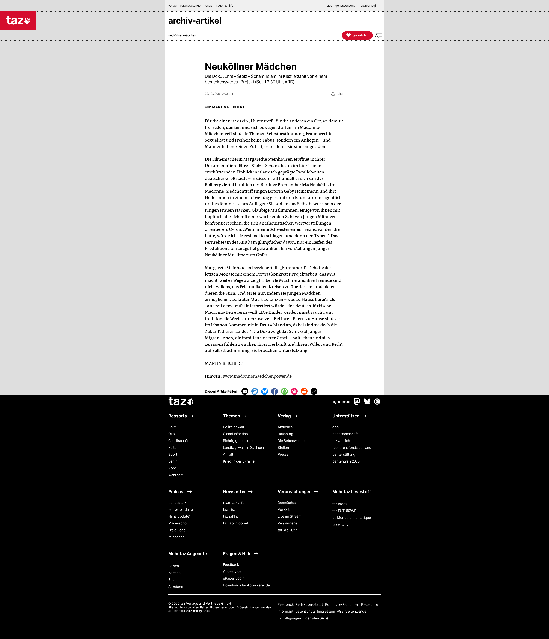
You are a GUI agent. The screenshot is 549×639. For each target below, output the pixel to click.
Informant (286, 611)
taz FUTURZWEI (344, 511)
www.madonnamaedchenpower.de (257, 376)
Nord (172, 468)
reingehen (176, 537)
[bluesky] (367, 403)
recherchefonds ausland (351, 447)
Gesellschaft (178, 441)
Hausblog (285, 434)
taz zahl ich (341, 441)
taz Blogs (339, 504)
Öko (171, 434)
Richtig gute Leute (238, 441)
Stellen (283, 447)
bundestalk (177, 502)
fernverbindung (180, 509)
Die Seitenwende (291, 441)
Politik (173, 427)
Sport (172, 454)
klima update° (179, 516)
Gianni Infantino (235, 434)
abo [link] (329, 6)
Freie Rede (177, 530)
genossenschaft (345, 434)
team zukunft (233, 502)
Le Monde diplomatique (351, 517)
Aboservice (232, 571)
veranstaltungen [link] (191, 6)
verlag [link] (172, 6)
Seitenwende (355, 611)
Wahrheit (175, 475)
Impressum (326, 611)
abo (335, 427)
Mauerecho (177, 523)
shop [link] (208, 6)
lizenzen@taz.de (199, 611)
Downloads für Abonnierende (246, 585)
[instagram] (377, 403)
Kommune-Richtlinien (342, 604)
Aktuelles (285, 427)
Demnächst (287, 502)
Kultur (173, 447)
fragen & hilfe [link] (224, 6)
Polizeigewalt (233, 427)
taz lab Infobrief (235, 523)
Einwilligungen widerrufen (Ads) (303, 618)
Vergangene (287, 523)
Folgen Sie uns (340, 402)
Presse (283, 454)
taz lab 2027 (287, 530)
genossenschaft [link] (346, 6)
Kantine (174, 573)
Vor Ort (284, 509)
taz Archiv (340, 524)
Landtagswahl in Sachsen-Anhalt (244, 451)
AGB (340, 611)
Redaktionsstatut (310, 604)
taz (181, 402)
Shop (172, 579)
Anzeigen (175, 586)
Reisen (173, 566)
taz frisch (230, 509)
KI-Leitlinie (369, 604)
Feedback (231, 564)
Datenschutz (305, 611)
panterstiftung (343, 454)
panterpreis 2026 (346, 461)
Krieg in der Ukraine (239, 461)
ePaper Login (233, 578)
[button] (378, 35)
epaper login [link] (369, 6)
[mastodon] (357, 403)
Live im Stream (290, 516)
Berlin (173, 461)
